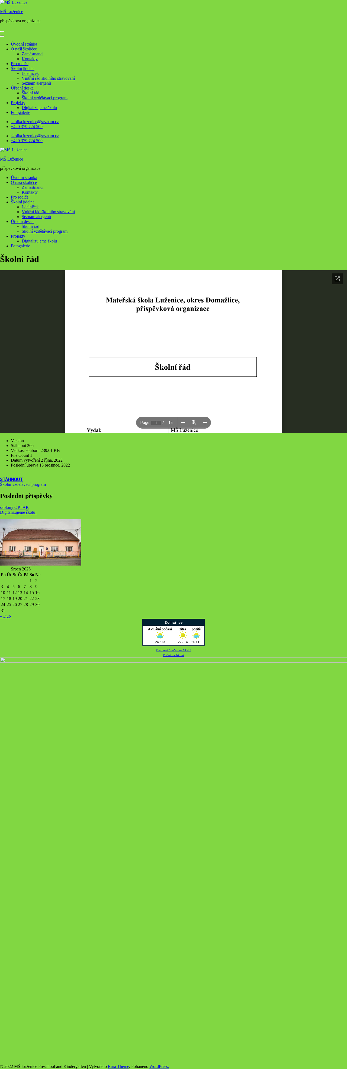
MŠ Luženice (11, 11)
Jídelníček (30, 73)
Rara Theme (118, 1066)
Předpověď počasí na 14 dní (173, 650)
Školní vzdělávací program (45, 97)
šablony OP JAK (14, 507)
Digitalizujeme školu (39, 107)
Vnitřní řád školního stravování (48, 78)
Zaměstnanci (32, 54)
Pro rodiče (19, 63)
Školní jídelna (22, 68)
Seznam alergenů (36, 83)
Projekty (18, 102)
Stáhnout (11, 479)
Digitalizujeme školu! (18, 512)
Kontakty (30, 58)
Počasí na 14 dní (173, 655)
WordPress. (159, 1066)
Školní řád (30, 93)
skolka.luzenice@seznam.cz (35, 121)
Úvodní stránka (24, 44)
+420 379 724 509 (27, 126)
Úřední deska (22, 88)
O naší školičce (24, 49)
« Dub (5, 616)
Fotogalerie (20, 112)
